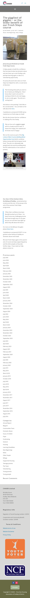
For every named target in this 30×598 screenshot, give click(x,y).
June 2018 (6, 384)
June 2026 (6, 260)
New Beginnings (11, 32)
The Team (6, 466)
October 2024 (7, 306)
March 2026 (6, 268)
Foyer (4, 436)
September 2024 (8, 309)
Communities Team (8, 428)
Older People (7, 455)
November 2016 (7, 408)
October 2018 (7, 379)
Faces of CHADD (7, 434)
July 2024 (5, 314)
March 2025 (6, 298)
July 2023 (5, 341)
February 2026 (7, 271)
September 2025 (8, 284)
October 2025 (7, 282)
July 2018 (5, 381)
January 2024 (7, 327)
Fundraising (6, 439)
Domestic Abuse (7, 431)
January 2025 (7, 300)
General (5, 442)
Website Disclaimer (8, 531)
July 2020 (5, 360)
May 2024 (6, 319)
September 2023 (8, 338)
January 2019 (7, 376)
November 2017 (7, 397)
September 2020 (8, 354)
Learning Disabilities (9, 447)
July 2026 (5, 257)
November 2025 (7, 279)
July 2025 (5, 290)
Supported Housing (8, 461)
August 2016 (6, 414)
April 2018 (6, 389)
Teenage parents (8, 463)
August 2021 (6, 349)
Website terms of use (9, 528)
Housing (5, 444)
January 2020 (7, 365)
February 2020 (7, 362)
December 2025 (7, 276)
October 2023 (7, 336)
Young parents (7, 471)
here (13, 109)
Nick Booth (7, 30)
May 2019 (6, 370)
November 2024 (7, 303)
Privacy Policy (7, 535)
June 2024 (6, 317)
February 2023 (7, 346)
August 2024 (6, 311)
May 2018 (6, 387)
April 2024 (6, 322)
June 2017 (6, 406)
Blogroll (5, 426)
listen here (10, 229)
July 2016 (5, 416)
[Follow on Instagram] (16, 583)
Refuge (21, 32)
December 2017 (7, 395)
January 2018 (7, 392)
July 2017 (5, 403)
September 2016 (8, 411)
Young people (7, 474)
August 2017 (6, 400)
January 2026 (7, 274)
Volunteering (7, 469)
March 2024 (6, 325)
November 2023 (7, 333)
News (17, 32)
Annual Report (7, 423)
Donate (15, 587)
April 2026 (6, 265)
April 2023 (6, 344)
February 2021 (7, 352)
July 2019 (5, 368)
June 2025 (6, 292)
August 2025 (6, 287)
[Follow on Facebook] (13, 583)
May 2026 (6, 263)
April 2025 (6, 295)
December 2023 (7, 330)
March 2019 (6, 373)
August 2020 (6, 357)
